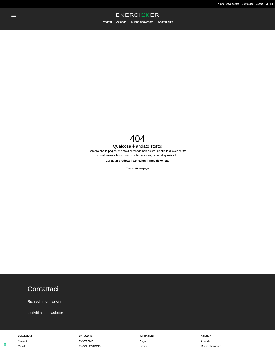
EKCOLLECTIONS (90, 346)
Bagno (143, 341)
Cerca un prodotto (118, 160)
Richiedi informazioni (44, 301)
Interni (143, 346)
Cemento (23, 341)
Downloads (247, 4)
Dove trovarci (232, 4)
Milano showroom (142, 21)
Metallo (22, 346)
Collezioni (140, 160)
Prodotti (107, 21)
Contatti (260, 4)
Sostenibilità (165, 21)
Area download (159, 160)
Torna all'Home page (137, 168)
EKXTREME (86, 341)
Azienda (121, 21)
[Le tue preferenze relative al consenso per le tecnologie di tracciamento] (5, 344)
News (221, 4)
